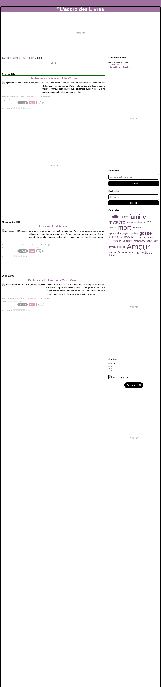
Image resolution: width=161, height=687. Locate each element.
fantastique (144, 252)
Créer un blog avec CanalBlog (119, 67)
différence (138, 227)
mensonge (140, 241)
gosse (145, 233)
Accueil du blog (114, 65)
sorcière (112, 228)
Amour (138, 247)
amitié (113, 217)
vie (149, 222)
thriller (111, 255)
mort (124, 227)
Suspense (122, 252)
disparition (131, 222)
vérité (131, 252)
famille (137, 217)
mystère (116, 222)
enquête (152, 240)
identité (133, 233)
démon (112, 247)
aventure (112, 252)
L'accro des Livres (11, 58)
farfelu (150, 237)
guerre (140, 237)
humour (114, 241)
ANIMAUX (115, 237)
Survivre (141, 222)
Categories (28, 58)
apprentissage (118, 233)
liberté (124, 217)
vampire (127, 241)
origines (121, 247)
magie (129, 237)
